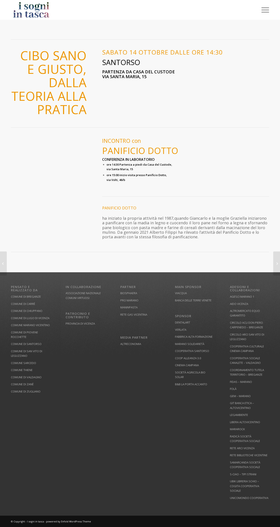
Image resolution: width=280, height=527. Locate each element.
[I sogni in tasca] (31, 10)
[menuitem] (264, 10)
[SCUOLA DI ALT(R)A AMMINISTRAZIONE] (276, 263)
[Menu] (264, 10)
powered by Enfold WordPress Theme (68, 521)
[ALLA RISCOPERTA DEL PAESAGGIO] (3, 263)
